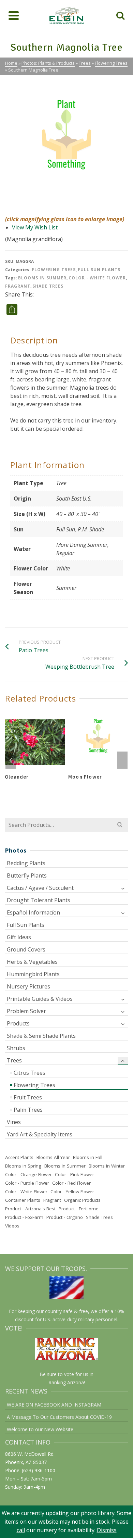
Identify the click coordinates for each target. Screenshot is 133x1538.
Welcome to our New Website (40, 1429)
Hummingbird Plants (33, 974)
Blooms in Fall (87, 1157)
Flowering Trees (54, 270)
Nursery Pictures (28, 986)
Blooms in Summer (42, 278)
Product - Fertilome (79, 1209)
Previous (10, 760)
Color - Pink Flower (74, 1174)
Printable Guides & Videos (40, 999)
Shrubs (16, 1048)
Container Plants (22, 1200)
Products (18, 1023)
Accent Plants (19, 1157)
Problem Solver (26, 1011)
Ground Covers (26, 949)
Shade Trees (47, 286)
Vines (14, 1122)
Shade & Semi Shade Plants (41, 1035)
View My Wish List (35, 227)
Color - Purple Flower (27, 1183)
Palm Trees (28, 1109)
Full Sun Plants (99, 270)
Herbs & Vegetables (32, 962)
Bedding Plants (26, 863)
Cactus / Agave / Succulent (40, 888)
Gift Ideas (19, 937)
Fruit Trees (28, 1097)
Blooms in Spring (23, 1166)
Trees (14, 1060)
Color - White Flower (97, 278)
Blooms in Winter (107, 1166)
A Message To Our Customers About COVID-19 (59, 1417)
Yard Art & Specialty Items (39, 1134)
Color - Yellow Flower (72, 1191)
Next (122, 760)
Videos (12, 1226)
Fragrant (17, 286)
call (21, 1530)
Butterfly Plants (27, 875)
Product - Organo (64, 1217)
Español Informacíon (33, 912)
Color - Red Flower (71, 1183)
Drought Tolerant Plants (38, 900)
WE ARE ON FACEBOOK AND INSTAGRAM (54, 1404)
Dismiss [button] (107, 1530)
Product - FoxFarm (24, 1217)
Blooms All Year (53, 1157)
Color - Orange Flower (28, 1174)
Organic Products (82, 1200)
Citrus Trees (29, 1072)
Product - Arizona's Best (30, 1209)
